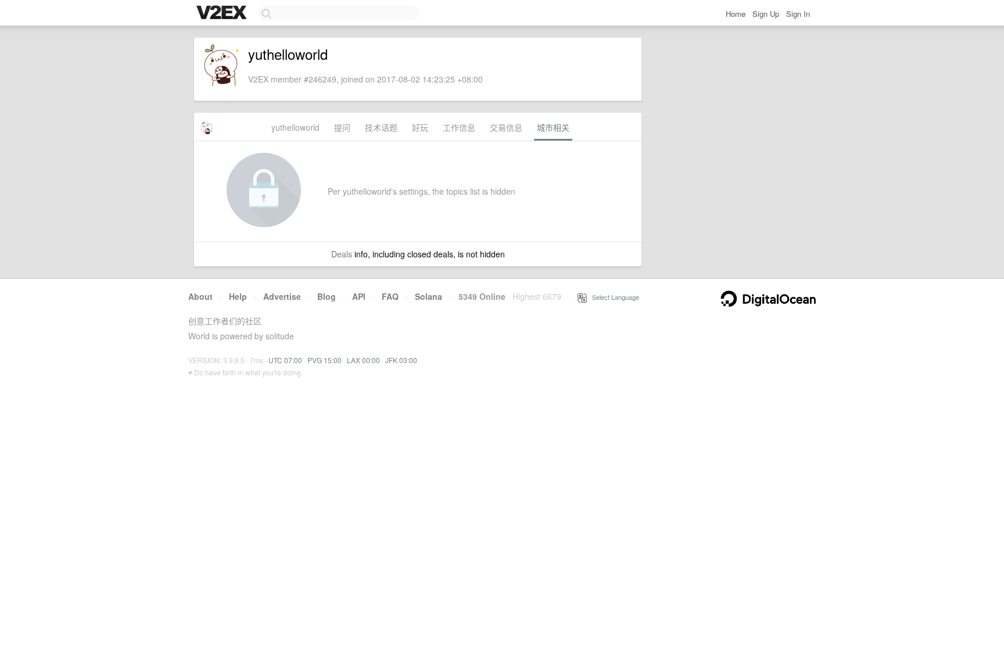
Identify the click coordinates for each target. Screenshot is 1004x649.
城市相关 (553, 127)
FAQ (390, 296)
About (200, 296)
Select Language (613, 297)
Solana (428, 296)
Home (735, 13)
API (358, 296)
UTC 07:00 (285, 360)
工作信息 (459, 127)
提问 (342, 127)
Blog (326, 296)
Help (238, 296)
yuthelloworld (295, 127)
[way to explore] (223, 13)
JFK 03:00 (401, 360)
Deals (341, 254)
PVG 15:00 (324, 360)
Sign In (798, 13)
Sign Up (765, 13)
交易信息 (506, 127)
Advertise (282, 296)
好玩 (420, 127)
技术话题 (381, 127)
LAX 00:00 (363, 360)
